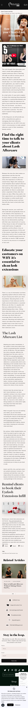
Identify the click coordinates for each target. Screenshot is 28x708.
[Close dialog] (27, 672)
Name (3, 645)
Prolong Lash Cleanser (12, 420)
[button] (1, 4)
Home (2, 11)
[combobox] (20, 685)
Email (2, 652)
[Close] (26, 687)
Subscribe (14, 661)
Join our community (9, 674)
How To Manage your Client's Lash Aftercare (12, 13)
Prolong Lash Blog (8, 11)
